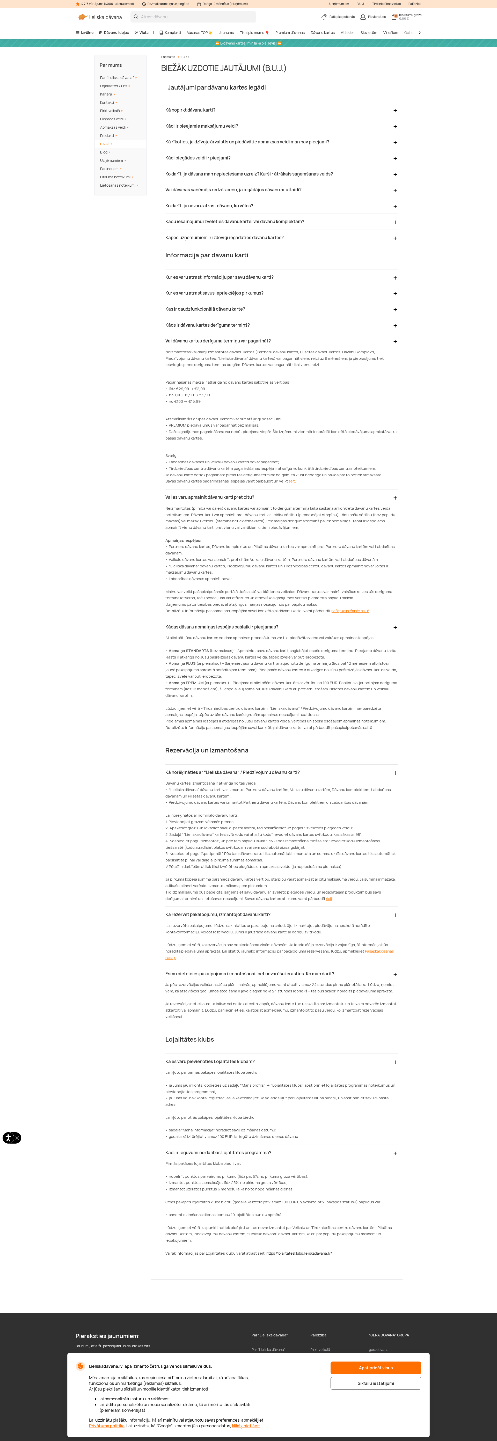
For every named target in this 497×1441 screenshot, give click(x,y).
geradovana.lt (380, 1349)
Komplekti (173, 32)
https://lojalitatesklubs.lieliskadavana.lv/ (299, 1253)
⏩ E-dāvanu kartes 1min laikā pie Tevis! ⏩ (248, 43)
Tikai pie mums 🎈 (254, 32)
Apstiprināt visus (376, 1368)
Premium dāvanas (290, 32)
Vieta (144, 32)
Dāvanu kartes (323, 32)
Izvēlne (87, 32)
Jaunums (226, 32)
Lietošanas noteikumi (117, 185)
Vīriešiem (390, 32)
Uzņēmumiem (339, 4)
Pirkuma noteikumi (115, 176)
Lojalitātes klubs (113, 85)
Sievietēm (369, 32)
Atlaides (347, 32)
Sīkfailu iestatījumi (376, 1383)
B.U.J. (360, 4)
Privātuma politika (107, 1426)
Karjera (106, 94)
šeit (292, 481)
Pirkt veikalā (110, 110)
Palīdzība (414, 4)
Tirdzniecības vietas (386, 4)
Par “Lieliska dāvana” (117, 77)
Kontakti (107, 102)
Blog (103, 152)
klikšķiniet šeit (246, 1426)
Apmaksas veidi (113, 127)
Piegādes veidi (111, 118)
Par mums (111, 65)
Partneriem (109, 168)
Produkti (107, 135)
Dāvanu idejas (116, 32)
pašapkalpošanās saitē (350, 610)
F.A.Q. (104, 143)
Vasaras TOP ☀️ (200, 32)
